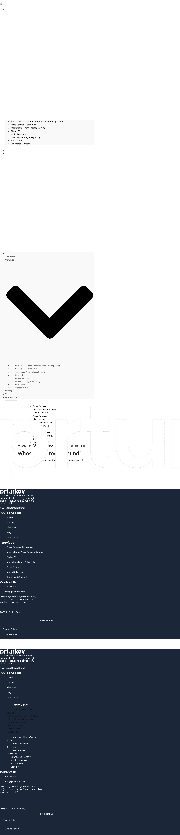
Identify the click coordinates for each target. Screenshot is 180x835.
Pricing (60, 402)
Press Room (16, 140)
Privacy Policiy (10, 629)
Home (6, 402)
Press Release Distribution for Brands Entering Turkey (37, 121)
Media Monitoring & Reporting (26, 137)
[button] (47, 204)
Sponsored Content (20, 143)
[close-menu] (1, 482)
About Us (18, 404)
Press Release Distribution (24, 124)
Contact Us (13, 153)
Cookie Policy (12, 634)
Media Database (19, 134)
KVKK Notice (46, 620)
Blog (72, 402)
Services (32, 402)
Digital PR (15, 131)
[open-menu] (96, 403)
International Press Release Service (28, 128)
